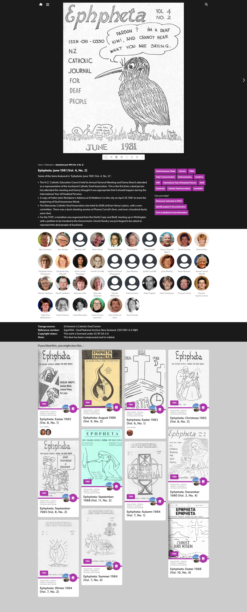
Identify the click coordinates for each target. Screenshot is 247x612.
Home (40, 165)
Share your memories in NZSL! (169, 201)
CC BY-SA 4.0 (101, 333)
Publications (49, 165)
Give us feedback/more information (171, 213)
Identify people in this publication (171, 207)
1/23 (105, 157)
